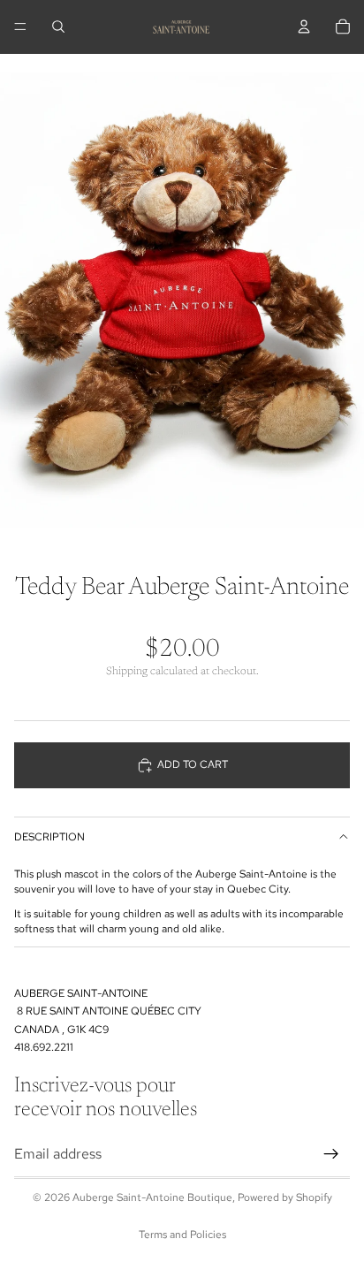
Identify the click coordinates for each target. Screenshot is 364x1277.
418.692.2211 (43, 1047)
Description (49, 837)
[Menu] (20, 26)
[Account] (303, 26)
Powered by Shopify (285, 1197)
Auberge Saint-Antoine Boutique (152, 1197)
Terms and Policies (182, 1235)
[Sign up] (331, 1154)
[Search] (58, 26)
